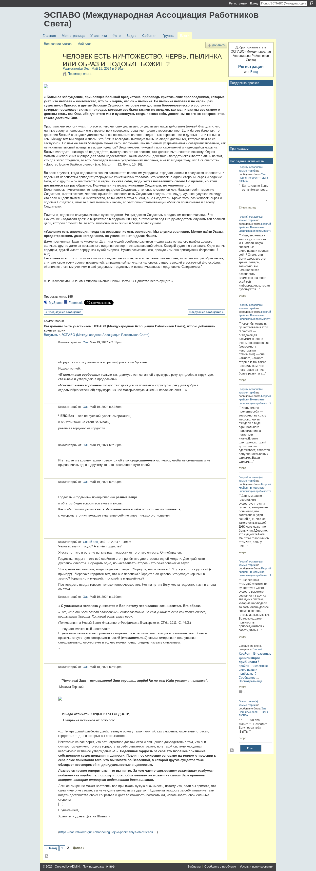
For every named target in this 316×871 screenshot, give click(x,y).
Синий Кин (90, 542)
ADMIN (75, 866)
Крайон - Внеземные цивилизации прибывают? (255, 658)
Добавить (218, 45)
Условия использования (257, 866)
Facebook (76, 303)
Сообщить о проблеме (220, 866)
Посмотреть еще (250, 681)
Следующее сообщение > (206, 312)
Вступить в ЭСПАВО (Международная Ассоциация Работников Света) (96, 335)
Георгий (243, 167)
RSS (46, 856)
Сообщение (247, 677)
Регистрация (238, 3)
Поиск (311, 3)
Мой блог (84, 44)
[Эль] (52, 66)
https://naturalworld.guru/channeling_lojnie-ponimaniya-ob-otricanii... (107, 832)
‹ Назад (51, 848)
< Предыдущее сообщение (63, 312)
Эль (87, 68)
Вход (254, 3)
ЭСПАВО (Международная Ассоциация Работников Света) (151, 19)
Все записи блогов (58, 44)
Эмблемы (194, 866)
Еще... (251, 748)
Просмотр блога (79, 74)
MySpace (55, 303)
